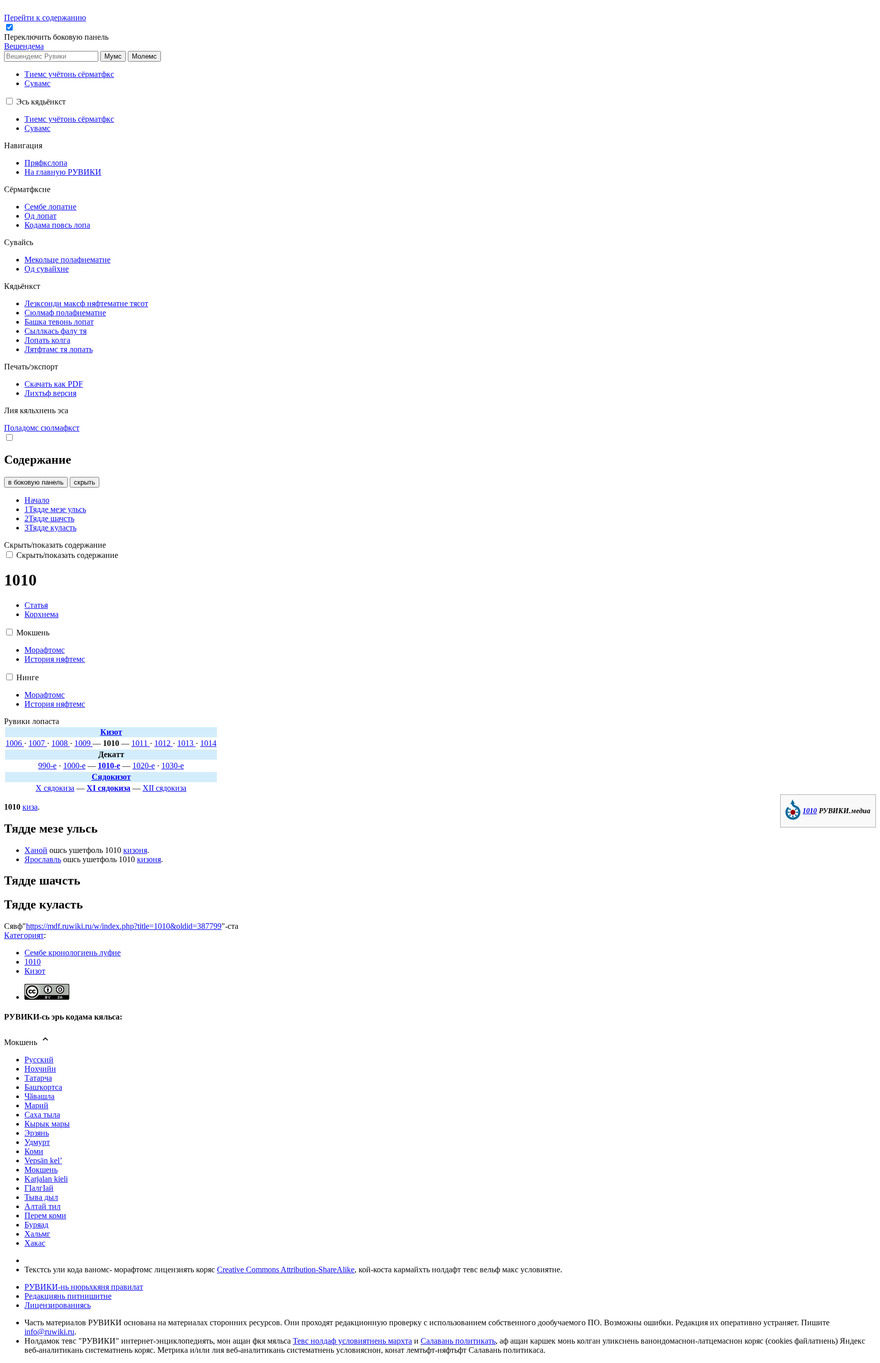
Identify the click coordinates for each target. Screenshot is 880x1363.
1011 (140, 743)
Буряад (36, 1224)
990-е (47, 765)
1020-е (143, 765)
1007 (38, 743)
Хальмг (37, 1234)
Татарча (38, 1078)
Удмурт (37, 1142)
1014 (208, 743)
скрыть (84, 482)
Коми (33, 1151)
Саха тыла (42, 1114)
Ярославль (42, 859)
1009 (83, 743)
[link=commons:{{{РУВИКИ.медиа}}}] (793, 817)
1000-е (74, 765)
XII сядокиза (164, 788)
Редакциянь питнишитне (68, 1296)
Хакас (34, 1243)
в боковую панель (36, 482)
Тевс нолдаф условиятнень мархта (352, 1341)
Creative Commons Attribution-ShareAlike (285, 1269)
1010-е (109, 765)
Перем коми (45, 1215)
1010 (810, 811)
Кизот (111, 732)
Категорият (24, 935)
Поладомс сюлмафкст (41, 427)
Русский (38, 1059)
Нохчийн (40, 1068)
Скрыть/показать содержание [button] (55, 545)
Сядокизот (111, 776)
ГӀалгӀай (38, 1188)
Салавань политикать (458, 1341)
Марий (36, 1105)
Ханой (35, 850)
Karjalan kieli (46, 1178)
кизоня (135, 850)
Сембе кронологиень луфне (72, 952)
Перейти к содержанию (45, 17)
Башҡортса (43, 1087)
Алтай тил (42, 1206)
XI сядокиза (108, 788)
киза (30, 807)
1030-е (172, 765)
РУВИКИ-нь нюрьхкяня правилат (83, 1286)
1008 (60, 743)
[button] (57, 37)
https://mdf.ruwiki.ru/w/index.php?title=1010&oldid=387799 (124, 926)
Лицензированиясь (57, 1305)
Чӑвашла (39, 1096)
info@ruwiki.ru (49, 1331)
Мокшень (41, 1169)
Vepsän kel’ (43, 1160)
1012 (163, 743)
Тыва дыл (41, 1197)
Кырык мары (47, 1123)
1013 (186, 743)
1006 (15, 743)
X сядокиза (55, 788)
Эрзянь (36, 1133)
